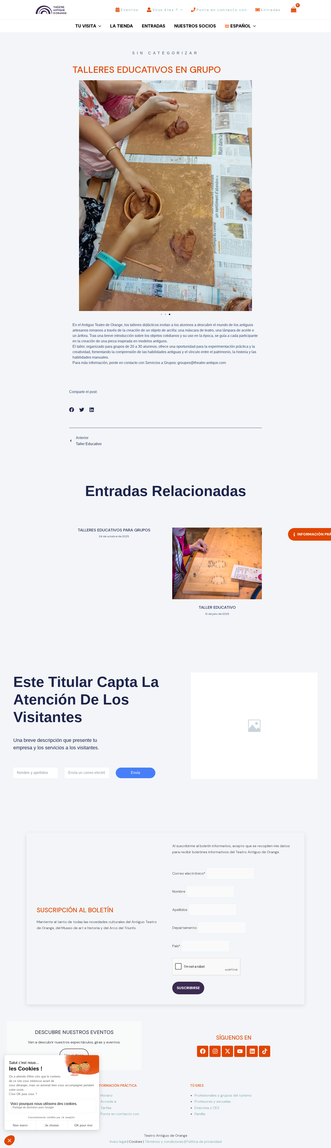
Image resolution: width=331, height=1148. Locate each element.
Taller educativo (217, 607)
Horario (106, 1095)
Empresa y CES (207, 1107)
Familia (200, 1113)
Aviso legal (118, 1141)
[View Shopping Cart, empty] (293, 10)
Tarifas (105, 1107)
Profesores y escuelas (213, 1101)
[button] (180, 10)
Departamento (184, 927)
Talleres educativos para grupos (114, 530)
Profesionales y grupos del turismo (223, 1095)
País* (176, 946)
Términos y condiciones (164, 1141)
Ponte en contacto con (119, 1113)
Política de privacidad (204, 1141)
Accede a (108, 1101)
